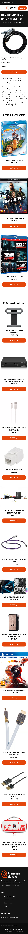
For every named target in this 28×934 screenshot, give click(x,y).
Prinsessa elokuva (9, 896)
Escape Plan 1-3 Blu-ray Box (14, 277)
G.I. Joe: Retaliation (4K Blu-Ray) (14, 218)
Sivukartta (20, 931)
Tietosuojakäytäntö (10, 931)
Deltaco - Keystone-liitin (14, 470)
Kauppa (22, 8)
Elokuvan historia (9, 900)
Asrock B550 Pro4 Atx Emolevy (14, 597)
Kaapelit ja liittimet (18, 23)
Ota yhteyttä (13, 929)
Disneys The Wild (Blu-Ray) (14, 160)
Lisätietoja (14, 72)
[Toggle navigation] (3, 8)
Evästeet (20, 929)
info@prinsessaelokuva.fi (7, 2)
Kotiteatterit (7, 23)
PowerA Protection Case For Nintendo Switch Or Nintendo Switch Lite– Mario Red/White (14, 845)
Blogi (5, 906)
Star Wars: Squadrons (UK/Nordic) (14, 690)
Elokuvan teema (8, 903)
